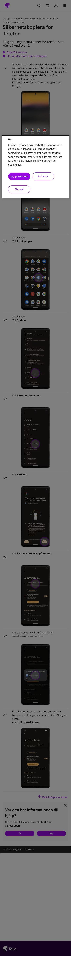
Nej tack (43, 176)
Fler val (19, 189)
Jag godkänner (19, 176)
